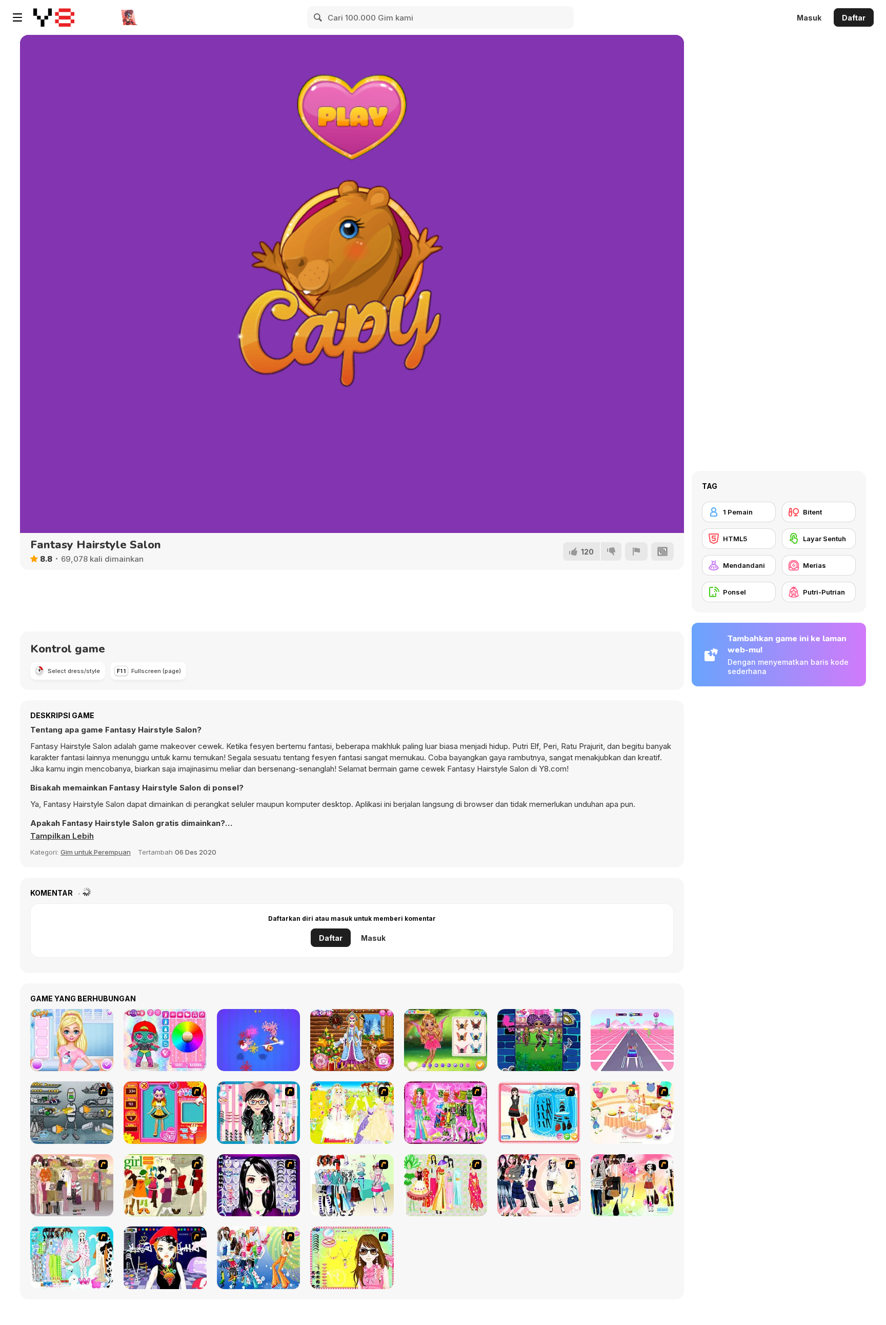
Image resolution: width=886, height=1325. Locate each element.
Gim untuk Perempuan (96, 852)
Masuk (809, 17)
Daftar (853, 17)
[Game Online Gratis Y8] (54, 17)
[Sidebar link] (17, 17)
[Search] (318, 17)
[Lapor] (636, 551)
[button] (62, 836)
